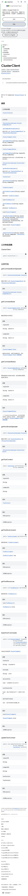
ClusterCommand (10, 212)
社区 (10, 884)
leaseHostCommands (8, 216)
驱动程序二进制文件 (6, 834)
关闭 (14, 19)
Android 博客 (4, 848)
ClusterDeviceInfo (21, 642)
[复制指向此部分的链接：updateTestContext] (16, 738)
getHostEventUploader (9, 168)
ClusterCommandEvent (17, 131)
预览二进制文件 (5, 829)
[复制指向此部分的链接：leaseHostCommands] (18, 633)
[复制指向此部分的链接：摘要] (6, 103)
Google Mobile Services (7, 874)
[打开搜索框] (18, 2)
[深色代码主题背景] (26, 254)
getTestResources (8, 203)
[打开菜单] (2, 2)
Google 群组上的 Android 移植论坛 (9, 857)
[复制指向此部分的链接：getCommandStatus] (17, 362)
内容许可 (16, 808)
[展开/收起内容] (8, 45)
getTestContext (7, 180)
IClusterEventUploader (10, 123)
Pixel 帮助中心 (4, 866)
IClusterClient (5, 73)
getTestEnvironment (9, 191)
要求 (2, 824)
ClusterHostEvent (16, 171)
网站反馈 (11, 887)
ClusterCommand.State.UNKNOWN (12, 355)
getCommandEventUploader (10, 128)
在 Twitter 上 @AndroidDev (7, 845)
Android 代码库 (5, 821)
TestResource (10, 199)
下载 (2, 826)
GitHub (3, 836)
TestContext (6, 177)
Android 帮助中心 (5, 864)
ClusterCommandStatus (9, 149)
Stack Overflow (5, 876)
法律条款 (15, 884)
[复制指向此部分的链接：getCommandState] (16, 302)
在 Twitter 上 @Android (7, 843)
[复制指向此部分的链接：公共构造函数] (14, 245)
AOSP (2, 41)
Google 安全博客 (5, 850)
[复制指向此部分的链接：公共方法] (10, 264)
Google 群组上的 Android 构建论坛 (9, 855)
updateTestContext (8, 233)
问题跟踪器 (4, 879)
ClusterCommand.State (9, 137)
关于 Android (4, 884)
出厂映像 (3, 831)
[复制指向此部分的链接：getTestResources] (16, 582)
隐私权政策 (5, 887)
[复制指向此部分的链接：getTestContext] (14, 460)
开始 (14, 24)
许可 (20, 884)
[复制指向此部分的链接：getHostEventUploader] (19, 427)
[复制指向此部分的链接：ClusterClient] (12, 250)
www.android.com (5, 871)
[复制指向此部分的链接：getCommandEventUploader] (23, 269)
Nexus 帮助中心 (5, 869)
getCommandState (8, 141)
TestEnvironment (8, 187)
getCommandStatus (8, 153)
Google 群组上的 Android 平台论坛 (9, 852)
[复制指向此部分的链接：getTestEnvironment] (17, 530)
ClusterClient (7, 113)
